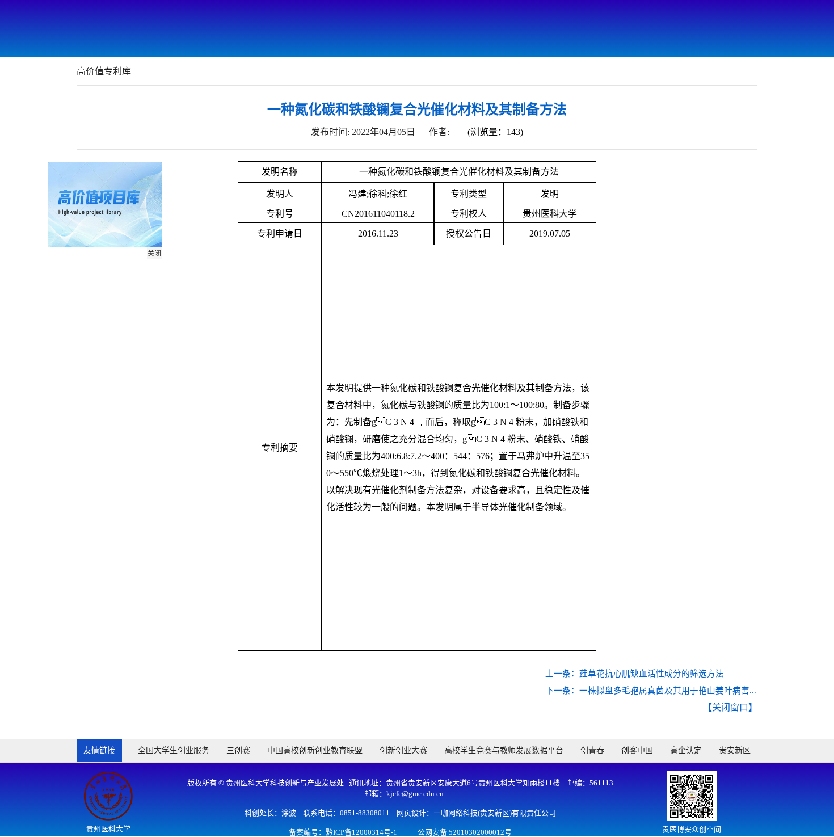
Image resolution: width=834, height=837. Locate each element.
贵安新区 (735, 750)
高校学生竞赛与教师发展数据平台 (503, 750)
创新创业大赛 (403, 750)
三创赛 (238, 750)
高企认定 (686, 750)
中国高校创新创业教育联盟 (315, 750)
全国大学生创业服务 (173, 750)
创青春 (592, 750)
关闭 (156, 256)
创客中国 (637, 750)
